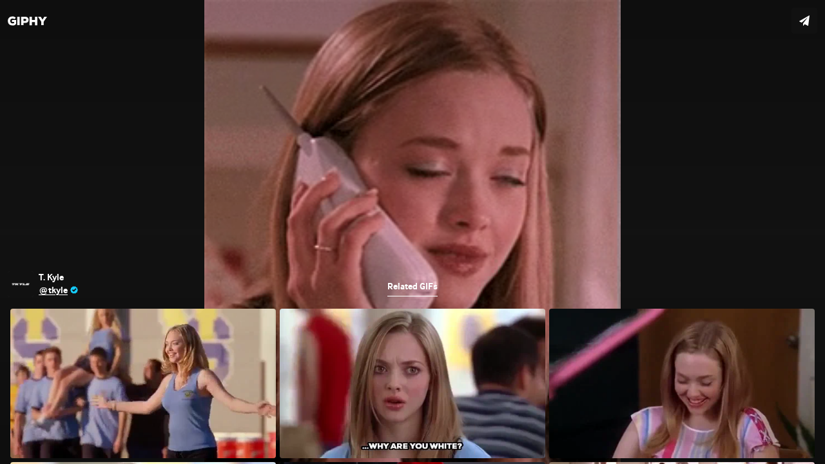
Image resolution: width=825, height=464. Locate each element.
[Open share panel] (804, 21)
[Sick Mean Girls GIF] (412, 232)
